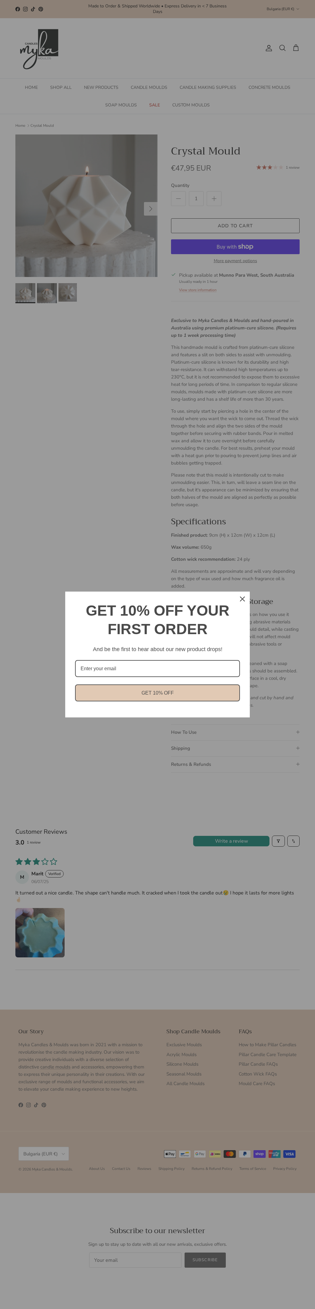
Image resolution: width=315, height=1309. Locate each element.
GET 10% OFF (158, 693)
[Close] (242, 599)
